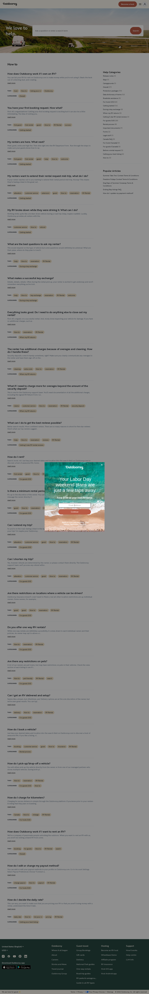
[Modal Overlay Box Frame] (75, 497)
